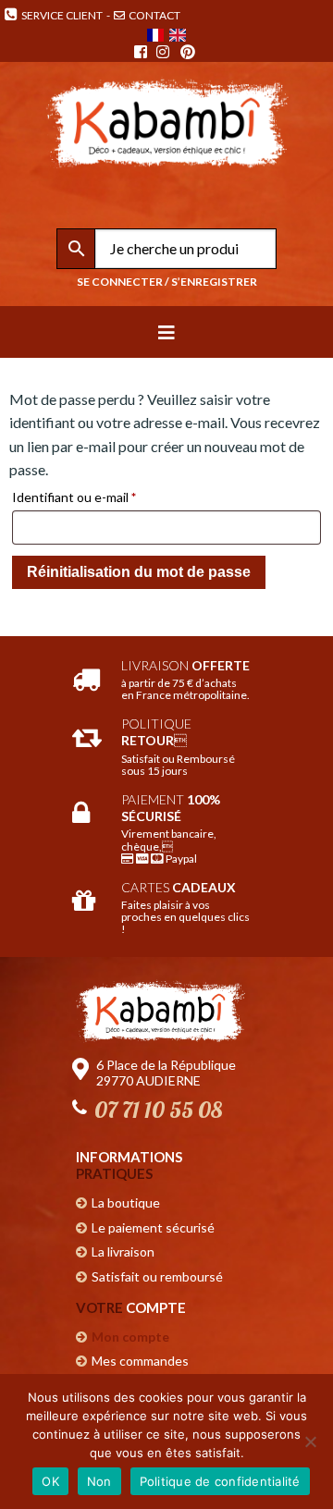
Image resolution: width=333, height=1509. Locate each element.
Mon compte (130, 1336)
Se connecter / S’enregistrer (167, 281)
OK (50, 1481)
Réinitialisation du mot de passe (139, 572)
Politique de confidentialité (220, 1481)
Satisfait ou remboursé (157, 1276)
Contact (153, 15)
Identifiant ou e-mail (106, 496)
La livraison (123, 1251)
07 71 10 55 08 (158, 1109)
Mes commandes (140, 1360)
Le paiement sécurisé (153, 1227)
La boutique (126, 1202)
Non (99, 1481)
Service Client (60, 15)
